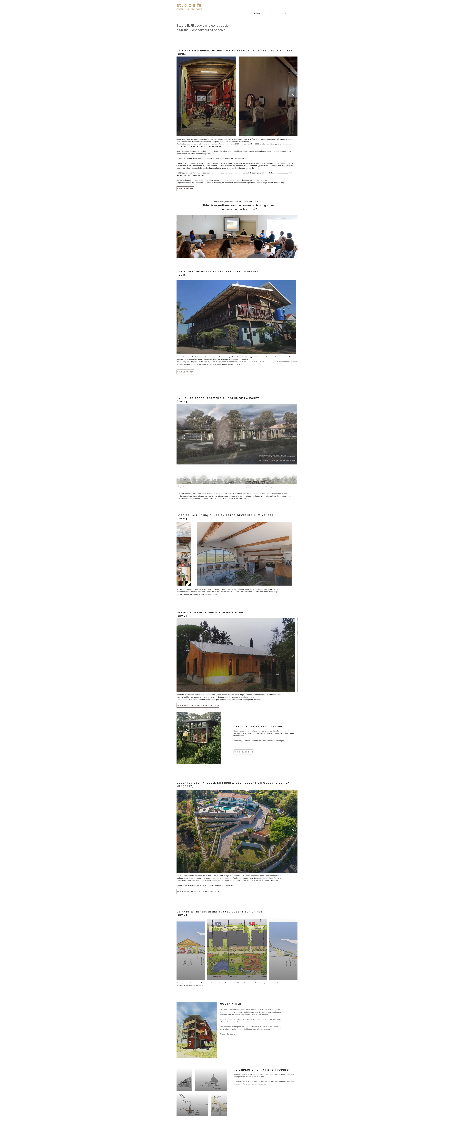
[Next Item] (293, 96)
